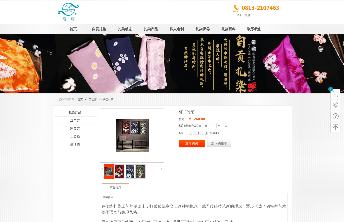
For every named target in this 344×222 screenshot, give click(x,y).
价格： (183, 119)
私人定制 (177, 29)
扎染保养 (202, 29)
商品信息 (115, 187)
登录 (239, 15)
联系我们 (254, 29)
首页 (73, 29)
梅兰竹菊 (108, 99)
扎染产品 (151, 29)
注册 (247, 15)
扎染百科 (228, 29)
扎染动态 (125, 29)
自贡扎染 (99, 29)
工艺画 (93, 99)
